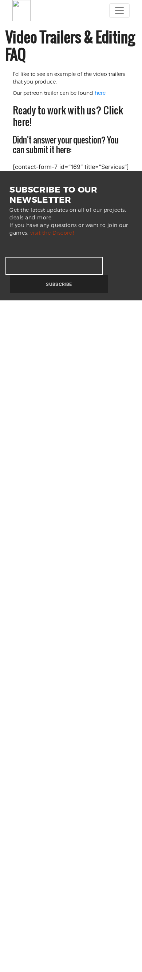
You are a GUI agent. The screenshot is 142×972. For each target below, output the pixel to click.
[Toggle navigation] (119, 10)
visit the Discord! (52, 233)
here (99, 93)
